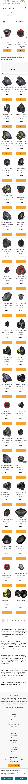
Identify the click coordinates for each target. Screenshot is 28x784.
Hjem (6, 15)
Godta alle (21, 778)
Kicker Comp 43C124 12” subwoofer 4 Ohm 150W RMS (21, 440)
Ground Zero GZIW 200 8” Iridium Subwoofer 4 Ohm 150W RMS (21, 89)
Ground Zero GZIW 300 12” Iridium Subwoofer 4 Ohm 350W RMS (7, 467)
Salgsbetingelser (14, 747)
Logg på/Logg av (14, 740)
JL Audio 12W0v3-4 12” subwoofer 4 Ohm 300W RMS (21, 224)
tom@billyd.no (14, 729)
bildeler (24, 698)
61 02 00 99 (14, 726)
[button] (2, 37)
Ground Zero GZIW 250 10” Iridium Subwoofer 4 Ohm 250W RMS (7, 224)
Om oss (14, 742)
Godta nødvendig (7, 778)
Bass (13, 15)
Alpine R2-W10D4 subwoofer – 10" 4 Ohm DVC (21, 602)
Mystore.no (21, 707)
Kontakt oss (14, 744)
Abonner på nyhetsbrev (14, 765)
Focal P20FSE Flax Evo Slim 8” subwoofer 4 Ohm (21, 575)
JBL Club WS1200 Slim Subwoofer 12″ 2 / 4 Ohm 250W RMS (7, 521)
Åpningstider (14, 735)
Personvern (14, 737)
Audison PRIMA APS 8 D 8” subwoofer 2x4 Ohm (7, 305)
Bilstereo (9, 15)
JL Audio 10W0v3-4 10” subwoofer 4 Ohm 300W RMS (21, 170)
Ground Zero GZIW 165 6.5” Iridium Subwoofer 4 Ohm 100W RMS (7, 89)
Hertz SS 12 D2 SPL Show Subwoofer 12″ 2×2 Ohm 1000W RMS (21, 521)
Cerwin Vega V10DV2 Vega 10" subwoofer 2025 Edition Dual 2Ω (7, 278)
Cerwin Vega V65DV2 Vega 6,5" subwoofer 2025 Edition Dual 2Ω (21, 278)
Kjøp (7, 50)
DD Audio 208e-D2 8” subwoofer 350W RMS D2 (7, 332)
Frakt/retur (14, 751)
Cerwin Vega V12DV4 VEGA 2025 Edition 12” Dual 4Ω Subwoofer (7, 413)
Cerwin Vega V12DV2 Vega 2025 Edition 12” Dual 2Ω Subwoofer (21, 44)
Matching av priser (14, 754)
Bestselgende (5, 73)
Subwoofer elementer (19, 15)
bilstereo (19, 698)
